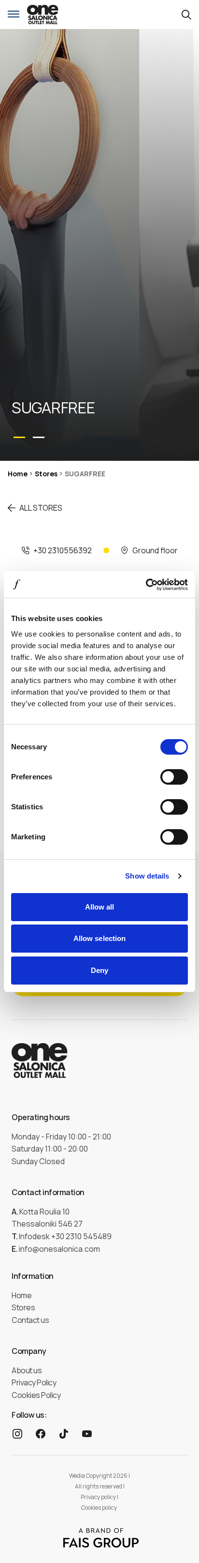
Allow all (99, 907)
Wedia (77, 1476)
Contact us (30, 1320)
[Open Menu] (13, 14)
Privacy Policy (34, 1382)
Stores (46, 473)
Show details (147, 876)
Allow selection (99, 938)
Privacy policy (99, 1497)
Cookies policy (99, 1507)
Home (18, 473)
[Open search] (186, 15)
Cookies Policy (36, 1395)
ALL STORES (40, 507)
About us (27, 1370)
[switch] (174, 777)
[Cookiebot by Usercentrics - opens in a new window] (145, 584)
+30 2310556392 (62, 550)
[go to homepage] (42, 14)
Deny (99, 970)
